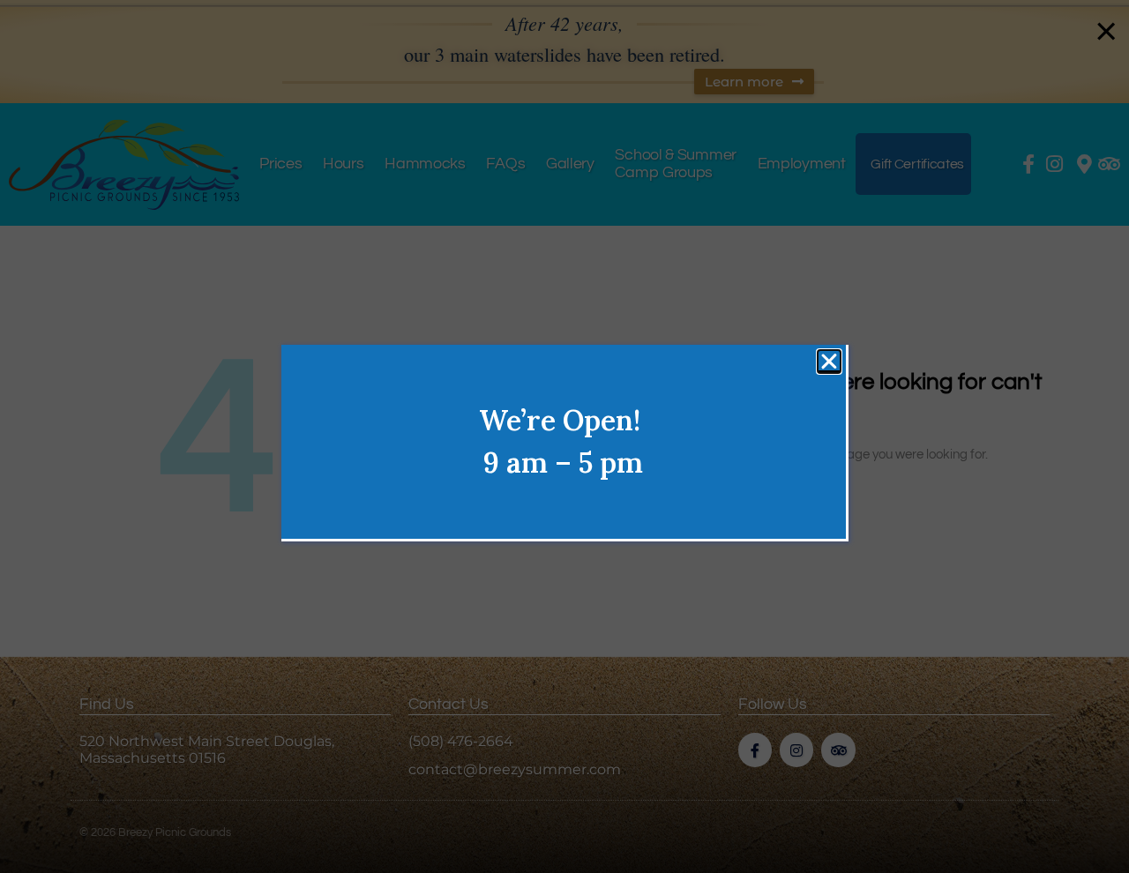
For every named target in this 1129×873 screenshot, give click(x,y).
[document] (564, 436)
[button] (829, 361)
